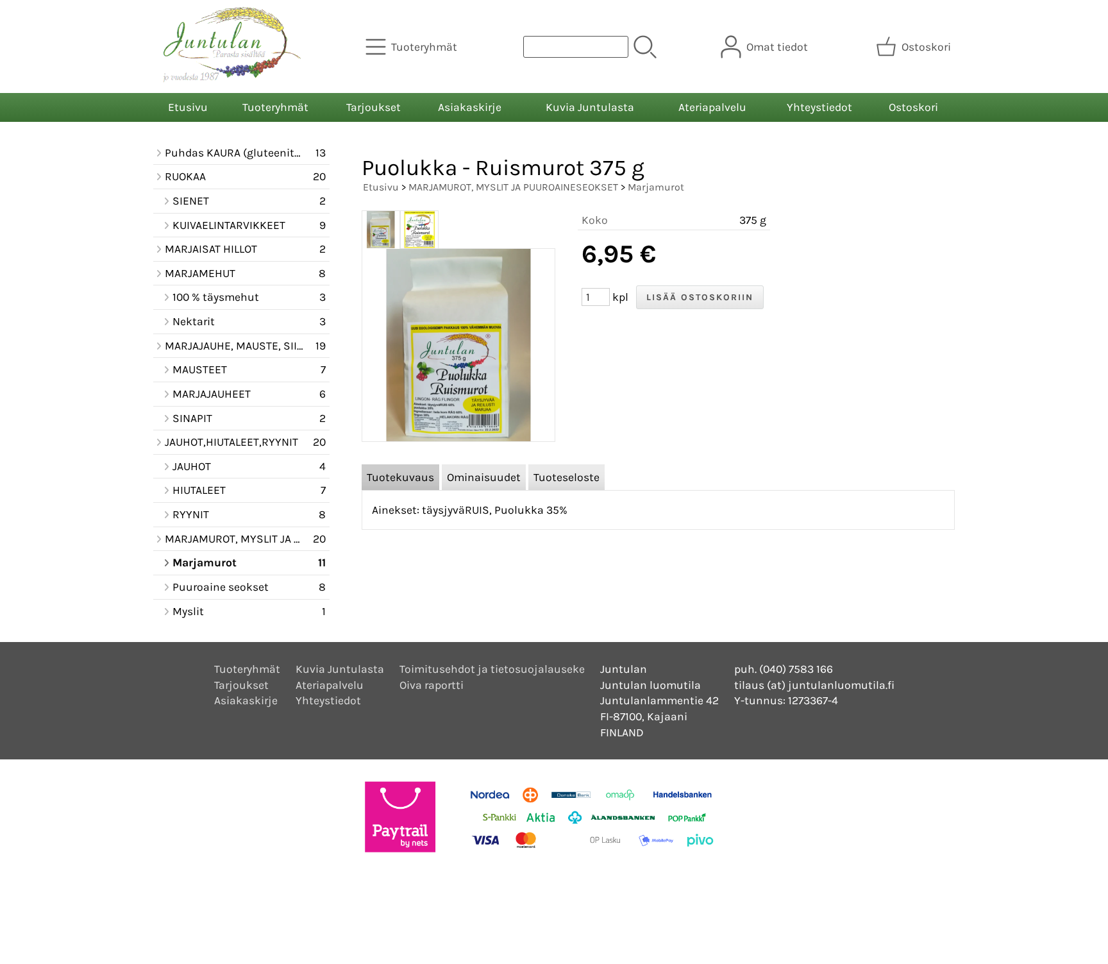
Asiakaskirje (469, 107)
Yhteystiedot (819, 107)
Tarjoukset (373, 107)
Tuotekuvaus (400, 477)
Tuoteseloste (566, 477)
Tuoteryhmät (275, 107)
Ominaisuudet (484, 477)
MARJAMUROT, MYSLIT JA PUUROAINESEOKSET (513, 187)
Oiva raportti (431, 685)
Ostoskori (913, 107)
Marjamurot (656, 187)
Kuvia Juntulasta (590, 107)
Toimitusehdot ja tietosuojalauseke (492, 669)
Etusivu (188, 107)
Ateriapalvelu (712, 107)
